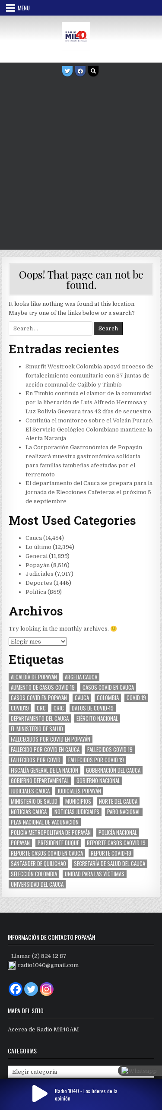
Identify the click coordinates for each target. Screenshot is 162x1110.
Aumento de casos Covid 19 (43, 687)
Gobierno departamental (40, 781)
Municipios (78, 801)
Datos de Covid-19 (93, 708)
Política (35, 592)
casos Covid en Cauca (108, 687)
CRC (41, 708)
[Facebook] (80, 71)
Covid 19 (136, 698)
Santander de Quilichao (38, 863)
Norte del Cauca (118, 801)
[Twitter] (67, 71)
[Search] (93, 71)
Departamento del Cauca (40, 718)
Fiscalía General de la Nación (44, 770)
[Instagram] (47, 989)
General (36, 556)
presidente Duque (58, 843)
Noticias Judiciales (76, 812)
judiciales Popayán (79, 791)
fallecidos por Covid (35, 760)
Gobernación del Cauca (113, 770)
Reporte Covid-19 (111, 853)
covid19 (20, 708)
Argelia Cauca (81, 677)
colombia (108, 698)
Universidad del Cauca (37, 884)
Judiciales (39, 574)
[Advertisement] (81, 164)
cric (59, 708)
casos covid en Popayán (39, 698)
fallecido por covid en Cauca (45, 749)
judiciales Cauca (30, 791)
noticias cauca (29, 812)
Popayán (37, 565)
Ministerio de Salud (34, 801)
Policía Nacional (117, 832)
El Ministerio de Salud (37, 729)
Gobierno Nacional (98, 781)
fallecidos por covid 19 (96, 760)
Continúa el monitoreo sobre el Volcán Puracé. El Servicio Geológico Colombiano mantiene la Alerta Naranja (89, 429)
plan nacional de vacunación (45, 822)
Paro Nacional (123, 812)
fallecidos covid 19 (110, 749)
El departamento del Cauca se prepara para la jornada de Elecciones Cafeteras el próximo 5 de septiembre (88, 492)
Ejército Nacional (97, 718)
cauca (82, 698)
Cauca (33, 538)
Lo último (38, 547)
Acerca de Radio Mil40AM (43, 1029)
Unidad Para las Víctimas (94, 874)
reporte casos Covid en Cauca (47, 853)
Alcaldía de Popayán (34, 677)
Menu (24, 7)
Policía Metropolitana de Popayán (51, 832)
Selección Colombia (34, 874)
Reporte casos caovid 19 (116, 843)
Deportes (38, 583)
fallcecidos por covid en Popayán (50, 739)
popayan (20, 843)
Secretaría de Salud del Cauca (109, 863)
